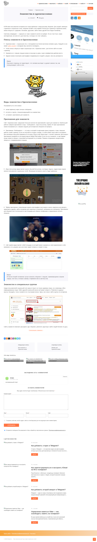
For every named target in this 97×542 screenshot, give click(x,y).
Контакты (32, 533)
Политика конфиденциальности (57, 430)
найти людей (12, 46)
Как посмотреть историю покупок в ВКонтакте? (81, 164)
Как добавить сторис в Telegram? (45, 445)
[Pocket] (11, 338)
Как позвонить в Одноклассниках (10, 347)
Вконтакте (72, 18)
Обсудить (41, 18)
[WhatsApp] (15, 338)
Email (27, 413)
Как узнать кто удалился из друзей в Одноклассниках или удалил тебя (35, 355)
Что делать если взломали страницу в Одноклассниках (12, 355)
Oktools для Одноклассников (43, 347)
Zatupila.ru (15, 3)
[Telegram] (20, 338)
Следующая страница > (36, 330)
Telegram (75, 18)
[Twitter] (9, 338)
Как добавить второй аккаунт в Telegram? (48, 489)
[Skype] (17, 338)
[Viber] (13, 338)
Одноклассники (79, 18)
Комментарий (8, 393)
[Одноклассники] (7, 338)
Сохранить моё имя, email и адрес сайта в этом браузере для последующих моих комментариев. (31, 420)
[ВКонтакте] (5, 338)
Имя (5, 413)
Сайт (49, 413)
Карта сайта (7, 533)
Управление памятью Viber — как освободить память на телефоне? (45, 512)
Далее (34, 454)
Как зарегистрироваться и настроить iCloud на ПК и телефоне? (49, 468)
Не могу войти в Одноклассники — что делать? (57, 355)
